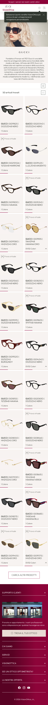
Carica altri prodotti (24, 575)
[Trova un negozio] (39, 8)
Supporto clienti (11, 593)
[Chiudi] (43, 14)
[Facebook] (19, 687)
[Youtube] (28, 687)
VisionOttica (26, 699)
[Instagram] (24, 687)
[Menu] (44, 8)
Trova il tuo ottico (25, 633)
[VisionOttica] (8, 8)
